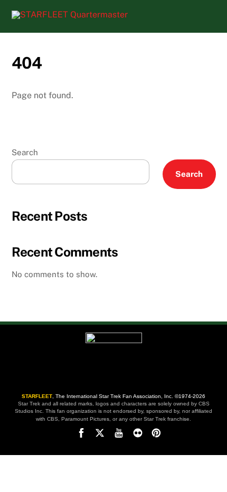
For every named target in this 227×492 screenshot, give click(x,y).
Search (25, 152)
